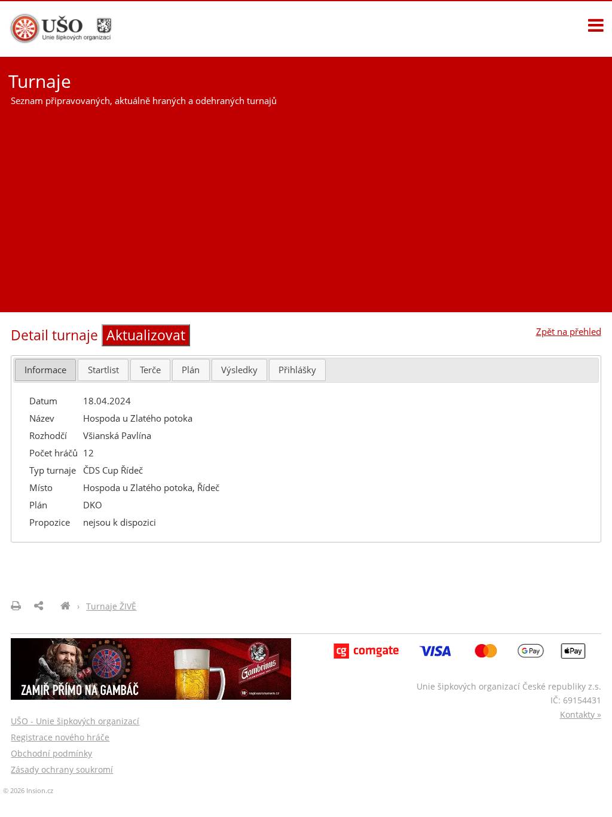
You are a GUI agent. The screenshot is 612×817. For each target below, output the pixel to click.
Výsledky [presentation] (239, 370)
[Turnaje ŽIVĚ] (65, 606)
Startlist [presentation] (103, 370)
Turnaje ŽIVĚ (111, 606)
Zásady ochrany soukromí (62, 769)
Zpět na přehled (568, 331)
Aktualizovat (145, 335)
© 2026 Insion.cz (28, 790)
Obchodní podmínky (51, 753)
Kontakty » (580, 714)
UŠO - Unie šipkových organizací (75, 721)
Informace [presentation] (45, 370)
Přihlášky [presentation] (297, 370)
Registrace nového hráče (60, 737)
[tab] (45, 370)
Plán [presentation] (191, 370)
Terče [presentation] (150, 370)
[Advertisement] (306, 204)
